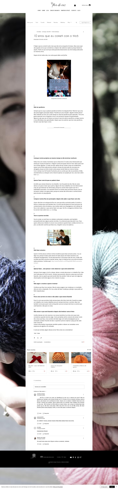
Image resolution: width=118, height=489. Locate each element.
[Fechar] (116, 487)
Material (49, 22)
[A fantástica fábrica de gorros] (81, 357)
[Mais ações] (83, 32)
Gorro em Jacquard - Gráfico (57, 366)
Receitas (56, 22)
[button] (75, 5)
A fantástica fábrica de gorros (79, 366)
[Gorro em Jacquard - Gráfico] (59, 357)
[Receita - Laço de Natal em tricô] (37, 357)
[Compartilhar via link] (41, 337)
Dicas (38, 333)
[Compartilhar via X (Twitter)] (37, 337)
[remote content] (59, 140)
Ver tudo (89, 349)
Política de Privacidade (58, 487)
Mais (69, 22)
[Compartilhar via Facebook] (34, 337)
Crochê (42, 22)
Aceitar (112, 487)
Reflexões (63, 22)
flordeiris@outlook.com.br (48, 457)
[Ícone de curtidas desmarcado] (38, 413)
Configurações (104, 487)
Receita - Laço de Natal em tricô (36, 366)
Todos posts (30, 22)
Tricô (37, 22)
